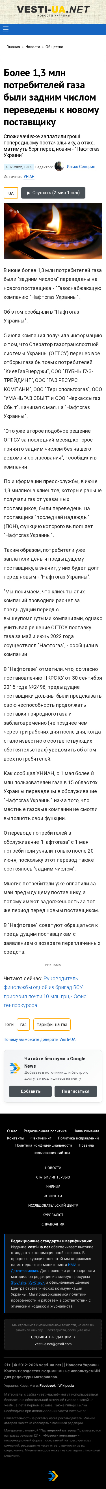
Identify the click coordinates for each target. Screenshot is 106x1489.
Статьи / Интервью (53, 1177)
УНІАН (28, 176)
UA (11, 192)
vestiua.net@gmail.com (53, 1344)
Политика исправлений (78, 1138)
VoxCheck (37, 1282)
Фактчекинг (41, 1138)
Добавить (30, 1091)
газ (23, 1024)
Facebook (48, 1385)
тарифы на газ (52, 1024)
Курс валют (53, 1215)
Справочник (53, 1224)
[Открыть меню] (5, 29)
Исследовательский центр (53, 1206)
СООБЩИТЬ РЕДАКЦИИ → (53, 1337)
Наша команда (86, 1131)
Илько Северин (81, 166)
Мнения (53, 1187)
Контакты (15, 1138)
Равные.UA (53, 1196)
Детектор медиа (24, 1271)
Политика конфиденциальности (43, 1145)
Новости (53, 1168)
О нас (12, 1131)
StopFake (18, 1282)
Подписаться (75, 1091)
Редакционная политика (45, 1131)
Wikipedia (66, 1385)
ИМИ (72, 1265)
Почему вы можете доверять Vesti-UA (39, 1039)
